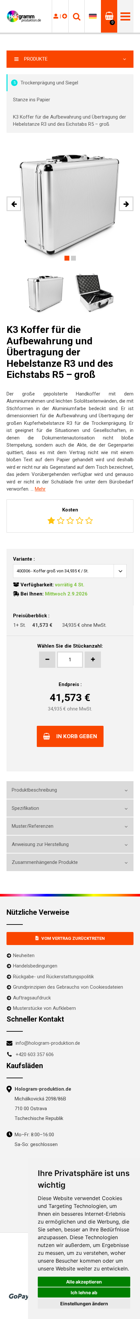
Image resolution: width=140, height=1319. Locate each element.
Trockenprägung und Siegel (45, 83)
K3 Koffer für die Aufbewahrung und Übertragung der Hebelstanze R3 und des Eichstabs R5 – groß (69, 120)
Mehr (40, 489)
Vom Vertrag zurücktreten (73, 938)
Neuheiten (24, 955)
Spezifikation (25, 808)
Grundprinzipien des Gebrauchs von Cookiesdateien (68, 987)
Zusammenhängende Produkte (45, 862)
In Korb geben (76, 736)
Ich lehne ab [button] (84, 1292)
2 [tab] (73, 258)
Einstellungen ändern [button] (84, 1303)
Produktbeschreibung (34, 790)
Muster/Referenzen (32, 826)
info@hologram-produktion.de (48, 1043)
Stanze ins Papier (31, 100)
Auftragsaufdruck (32, 998)
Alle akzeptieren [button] (84, 1281)
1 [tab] (66, 258)
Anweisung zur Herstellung (40, 844)
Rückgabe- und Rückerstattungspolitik (53, 977)
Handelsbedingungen (35, 966)
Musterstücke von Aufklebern (44, 1008)
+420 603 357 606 (35, 1054)
